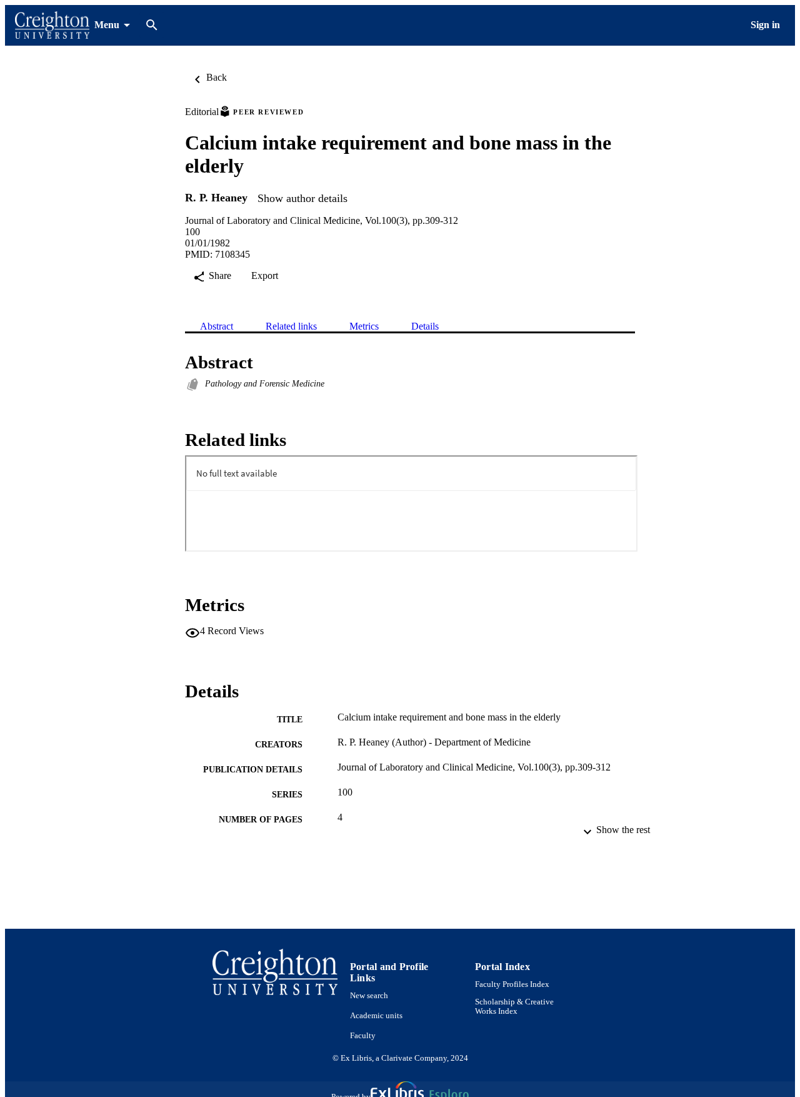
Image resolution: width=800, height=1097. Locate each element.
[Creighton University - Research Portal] (52, 25)
